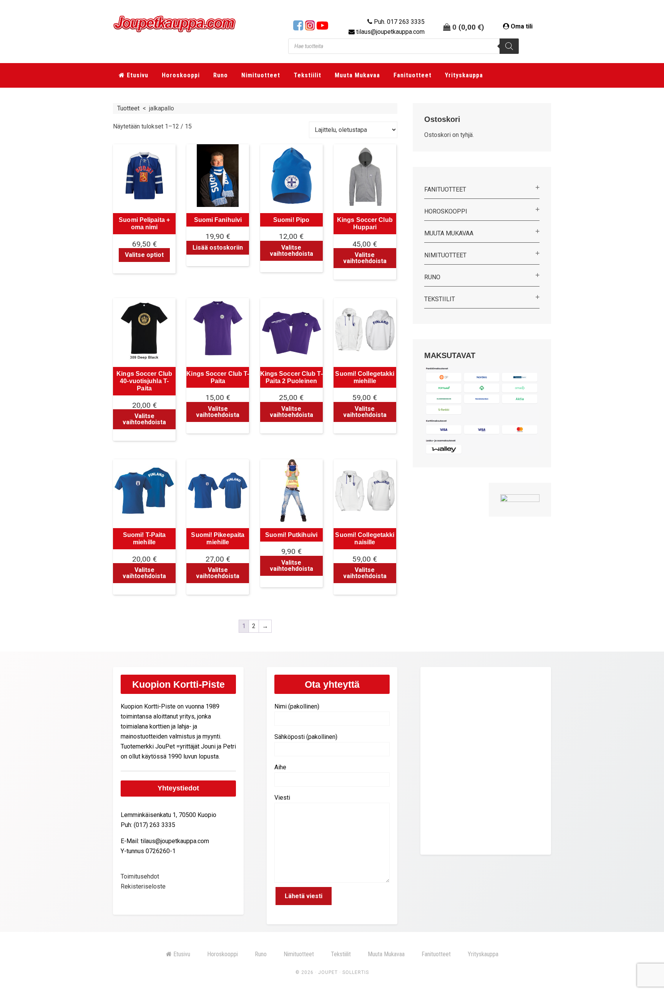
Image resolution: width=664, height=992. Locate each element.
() (471, 27)
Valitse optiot (144, 254)
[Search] (509, 46)
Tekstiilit (439, 299)
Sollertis (355, 972)
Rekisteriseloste (143, 886)
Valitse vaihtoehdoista (291, 250)
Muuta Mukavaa (448, 233)
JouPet (328, 972)
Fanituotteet (445, 189)
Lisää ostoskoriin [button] (218, 247)
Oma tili (522, 26)
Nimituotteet (445, 255)
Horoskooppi (445, 211)
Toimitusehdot (140, 876)
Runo (432, 277)
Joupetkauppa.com (174, 27)
